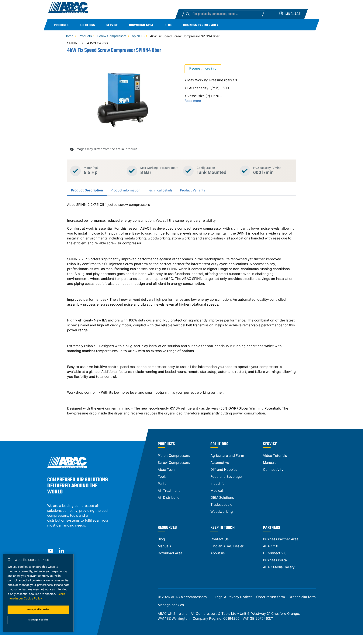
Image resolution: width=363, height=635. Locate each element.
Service (112, 25)
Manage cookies (171, 605)
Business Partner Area (201, 25)
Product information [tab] (125, 190)
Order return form (270, 597)
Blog (168, 25)
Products (61, 25)
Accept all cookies (38, 609)
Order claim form (302, 597)
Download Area (141, 25)
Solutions (87, 25)
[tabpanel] (181, 309)
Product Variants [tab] (192, 190)
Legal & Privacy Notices (233, 597)
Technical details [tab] (160, 190)
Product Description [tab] (87, 190)
